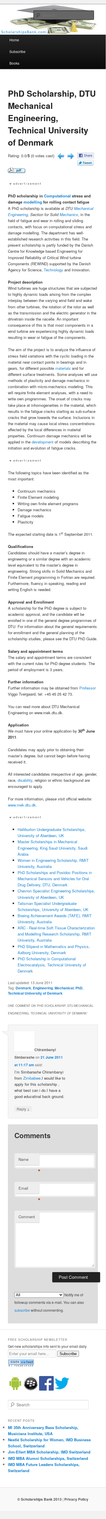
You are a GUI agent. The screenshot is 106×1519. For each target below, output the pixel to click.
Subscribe (17, 51)
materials (63, 368)
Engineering (18, 214)
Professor (87, 688)
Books (14, 63)
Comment (26, 1216)
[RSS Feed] (21, 1365)
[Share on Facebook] (85, 157)
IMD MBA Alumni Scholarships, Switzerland (48, 1458)
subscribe (22, 1310)
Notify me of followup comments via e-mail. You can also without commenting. (49, 1302)
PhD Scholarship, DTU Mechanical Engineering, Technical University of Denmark (52, 117)
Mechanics (69, 214)
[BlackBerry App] (30, 1389)
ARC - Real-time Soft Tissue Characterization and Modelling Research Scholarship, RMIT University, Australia (56, 934)
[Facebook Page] (46, 1389)
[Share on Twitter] (85, 164)
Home (14, 39)
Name (28, 1161)
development (42, 442)
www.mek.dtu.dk (22, 805)
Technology (53, 270)
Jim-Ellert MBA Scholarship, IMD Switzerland (49, 1452)
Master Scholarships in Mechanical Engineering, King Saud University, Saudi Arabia (53, 848)
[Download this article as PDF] (16, 171)
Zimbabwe (32, 1078)
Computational (57, 196)
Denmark (23, 988)
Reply (23, 1108)
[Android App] (15, 1389)
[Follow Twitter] (62, 1389)
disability (25, 780)
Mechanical (83, 208)
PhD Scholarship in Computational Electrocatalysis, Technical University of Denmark (52, 965)
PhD (79, 988)
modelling (32, 202)
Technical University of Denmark (35, 993)
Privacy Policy (76, 1499)
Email (28, 1189)
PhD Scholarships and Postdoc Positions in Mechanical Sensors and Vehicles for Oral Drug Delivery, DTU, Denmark (55, 878)
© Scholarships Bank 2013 (39, 1499)
